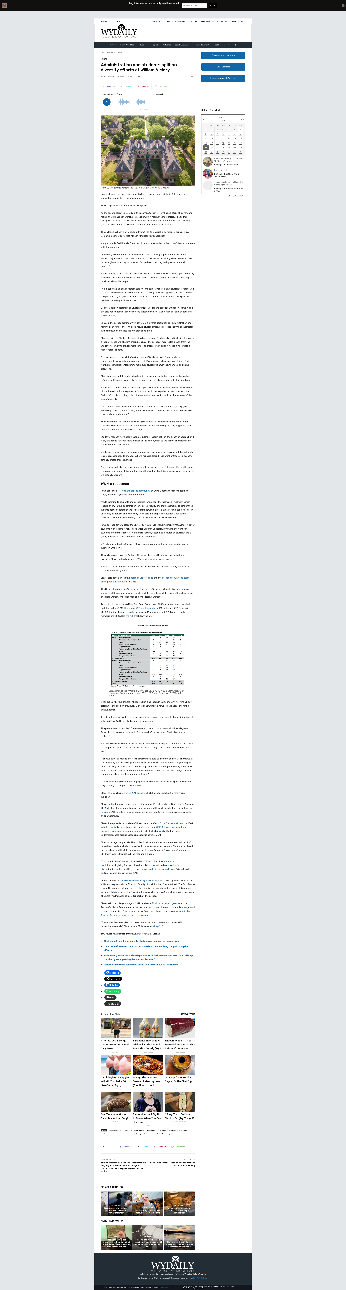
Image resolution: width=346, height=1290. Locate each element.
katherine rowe (107, 1134)
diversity (163, 1130)
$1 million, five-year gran (164, 903)
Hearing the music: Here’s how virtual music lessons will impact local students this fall (148, 1243)
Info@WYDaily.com (200, 1278)
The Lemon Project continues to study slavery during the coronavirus (141, 941)
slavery (138, 1134)
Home (103, 53)
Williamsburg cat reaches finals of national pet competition (179, 1210)
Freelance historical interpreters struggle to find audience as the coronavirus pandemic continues (116, 1243)
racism (130, 1134)
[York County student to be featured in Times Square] (147, 1204)
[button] (234, 45)
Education (116, 1205)
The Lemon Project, (175, 823)
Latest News (112, 53)
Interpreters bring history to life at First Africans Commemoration (116, 1210)
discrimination (152, 1130)
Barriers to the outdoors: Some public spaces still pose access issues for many (179, 1244)
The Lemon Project (151, 1134)
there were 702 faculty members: (141, 608)
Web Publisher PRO (167, 1287)
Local (120, 53)
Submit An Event (210, 110)
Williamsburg (165, 1134)
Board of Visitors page (141, 578)
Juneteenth (183, 1130)
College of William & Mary (134, 1130)
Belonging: (106, 812)
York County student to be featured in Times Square (147, 1211)
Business (116, 1237)
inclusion (172, 1130)
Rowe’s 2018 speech (134, 793)
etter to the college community (134, 491)
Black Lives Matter (115, 1130)
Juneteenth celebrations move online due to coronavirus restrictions (141, 964)
